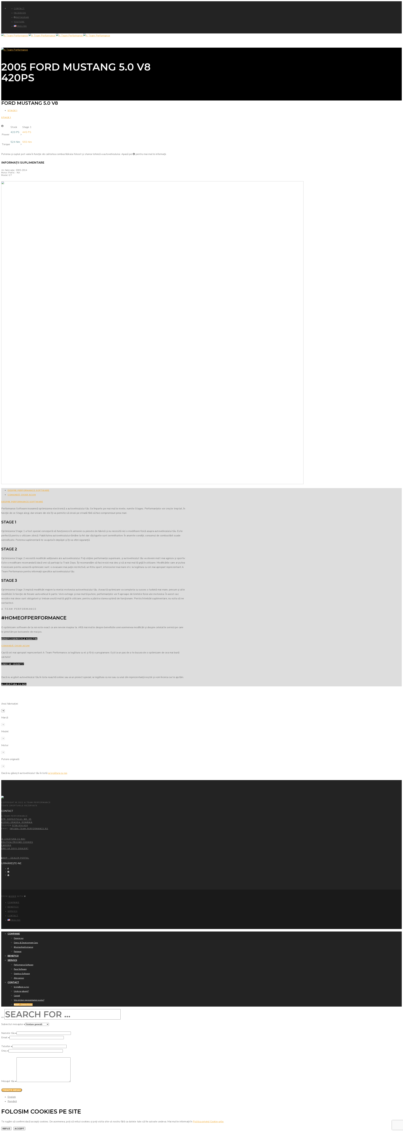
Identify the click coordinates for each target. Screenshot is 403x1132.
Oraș (5, 1050)
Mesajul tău (9, 1081)
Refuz (6, 1128)
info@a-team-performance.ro (29, 829)
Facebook (20, 13)
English (12, 1097)
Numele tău (9, 1033)
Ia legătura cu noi (13, 839)
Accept (19, 1128)
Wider (12, 896)
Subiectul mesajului (13, 1024)
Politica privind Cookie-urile (208, 1121)
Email (5, 1037)
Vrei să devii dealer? (14, 848)
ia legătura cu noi (57, 773)
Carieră (6, 845)
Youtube (19, 22)
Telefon (6, 1046)
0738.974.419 (20, 825)
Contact (19, 8)
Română (12, 1101)
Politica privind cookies (17, 842)
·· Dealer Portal (16, 858)
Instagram (22, 17)
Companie (13, 902)
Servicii (12, 911)
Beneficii (13, 907)
